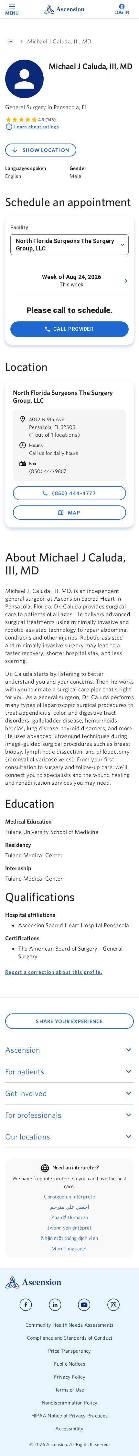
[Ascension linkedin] (55, 1305)
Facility (19, 228)
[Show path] (10, 41)
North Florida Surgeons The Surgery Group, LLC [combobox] (65, 244)
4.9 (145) (47, 119)
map (74, 512)
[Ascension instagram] (113, 1305)
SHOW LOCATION (46, 150)
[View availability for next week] (126, 280)
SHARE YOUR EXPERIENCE (69, 1021)
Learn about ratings (36, 126)
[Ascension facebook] (25, 1305)
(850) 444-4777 (74, 493)
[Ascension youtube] (84, 1305)
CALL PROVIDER (73, 329)
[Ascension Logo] (69, 1282)
